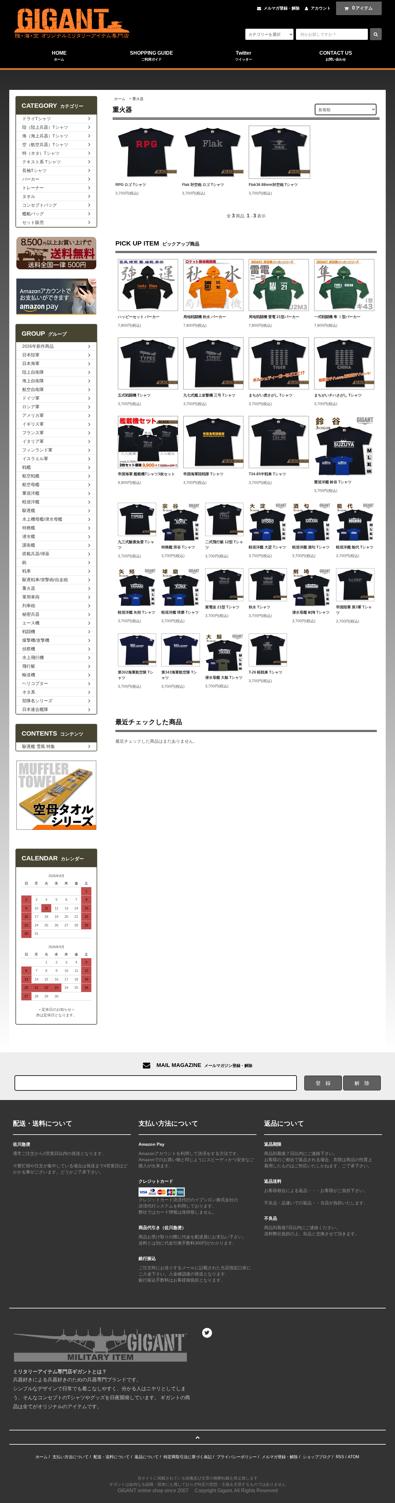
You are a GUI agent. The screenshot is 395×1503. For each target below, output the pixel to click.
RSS (340, 1457)
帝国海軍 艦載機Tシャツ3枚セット (146, 474)
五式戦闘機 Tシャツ (134, 395)
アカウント (321, 8)
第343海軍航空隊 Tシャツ (179, 675)
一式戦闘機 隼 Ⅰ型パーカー (337, 317)
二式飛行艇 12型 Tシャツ (224, 545)
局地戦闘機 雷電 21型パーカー (274, 317)
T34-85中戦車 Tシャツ (267, 474)
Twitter (243, 55)
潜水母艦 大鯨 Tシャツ (224, 677)
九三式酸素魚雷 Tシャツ (136, 545)
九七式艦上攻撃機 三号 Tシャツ (209, 395)
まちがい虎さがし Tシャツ (271, 395)
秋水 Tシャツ (259, 607)
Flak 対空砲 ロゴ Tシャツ (203, 185)
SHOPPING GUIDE (151, 55)
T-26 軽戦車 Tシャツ (265, 672)
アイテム (362, 7)
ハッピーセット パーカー (139, 317)
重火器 (137, 99)
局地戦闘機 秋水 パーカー (204, 317)
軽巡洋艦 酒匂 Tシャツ (311, 547)
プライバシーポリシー (237, 1457)
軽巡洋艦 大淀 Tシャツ (267, 547)
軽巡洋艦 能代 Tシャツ (354, 547)
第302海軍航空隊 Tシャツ (135, 675)
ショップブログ (317, 1457)
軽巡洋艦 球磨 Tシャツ (180, 612)
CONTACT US (335, 55)
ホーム (119, 99)
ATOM (353, 1457)
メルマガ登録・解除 (282, 8)
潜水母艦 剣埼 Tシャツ (311, 612)
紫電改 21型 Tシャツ (222, 607)
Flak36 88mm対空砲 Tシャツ (273, 185)
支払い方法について (70, 1457)
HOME (59, 55)
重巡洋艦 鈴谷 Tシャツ (332, 482)
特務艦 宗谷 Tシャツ (178, 547)
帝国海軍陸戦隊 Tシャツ (203, 474)
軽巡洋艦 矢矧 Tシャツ (136, 612)
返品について (147, 1457)
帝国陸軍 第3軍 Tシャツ (354, 610)
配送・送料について (112, 1457)
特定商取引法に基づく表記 (188, 1457)
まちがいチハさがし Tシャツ (338, 395)
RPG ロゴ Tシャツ (130, 185)
